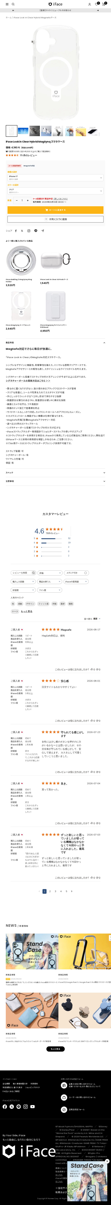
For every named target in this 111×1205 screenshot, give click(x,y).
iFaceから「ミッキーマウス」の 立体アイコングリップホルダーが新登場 (83, 1041)
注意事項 (10, 481)
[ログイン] (89, 4)
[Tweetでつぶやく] (22, 230)
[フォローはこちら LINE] (18, 1106)
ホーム (8, 17)
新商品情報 (10, 975)
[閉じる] (107, 1161)
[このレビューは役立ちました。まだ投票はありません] (92, 669)
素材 (63, 603)
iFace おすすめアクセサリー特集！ (55, 10)
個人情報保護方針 (20, 1083)
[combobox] (50, 572)
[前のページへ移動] (39, 891)
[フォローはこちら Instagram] (28, 230)
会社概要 (6, 1083)
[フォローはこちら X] (12, 1106)
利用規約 (34, 1083)
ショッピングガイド (32, 1087)
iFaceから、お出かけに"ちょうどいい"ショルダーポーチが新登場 (28, 1041)
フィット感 (43, 603)
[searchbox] (21, 573)
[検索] (13, 4)
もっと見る (26, 611)
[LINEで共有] (35, 230)
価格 (71, 603)
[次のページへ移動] (72, 891)
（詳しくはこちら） (60, 198)
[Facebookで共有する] (16, 231)
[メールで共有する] (42, 230)
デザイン (30, 603)
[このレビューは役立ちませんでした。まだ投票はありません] (97, 669)
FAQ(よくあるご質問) (11, 1091)
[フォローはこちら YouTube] (32, 1106)
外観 (54, 603)
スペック (9, 472)
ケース (15, 611)
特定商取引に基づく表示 (12, 1087)
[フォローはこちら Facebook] (5, 1106)
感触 (20, 603)
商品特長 (10, 342)
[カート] (103, 4)
